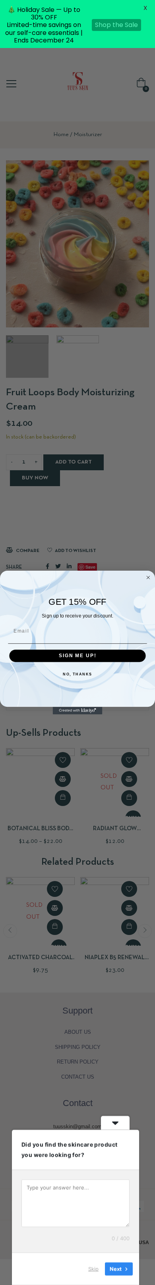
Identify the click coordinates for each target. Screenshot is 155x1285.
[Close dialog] (148, 577)
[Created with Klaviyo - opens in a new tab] (78, 710)
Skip (93, 1269)
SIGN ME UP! (77, 655)
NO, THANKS (77, 674)
